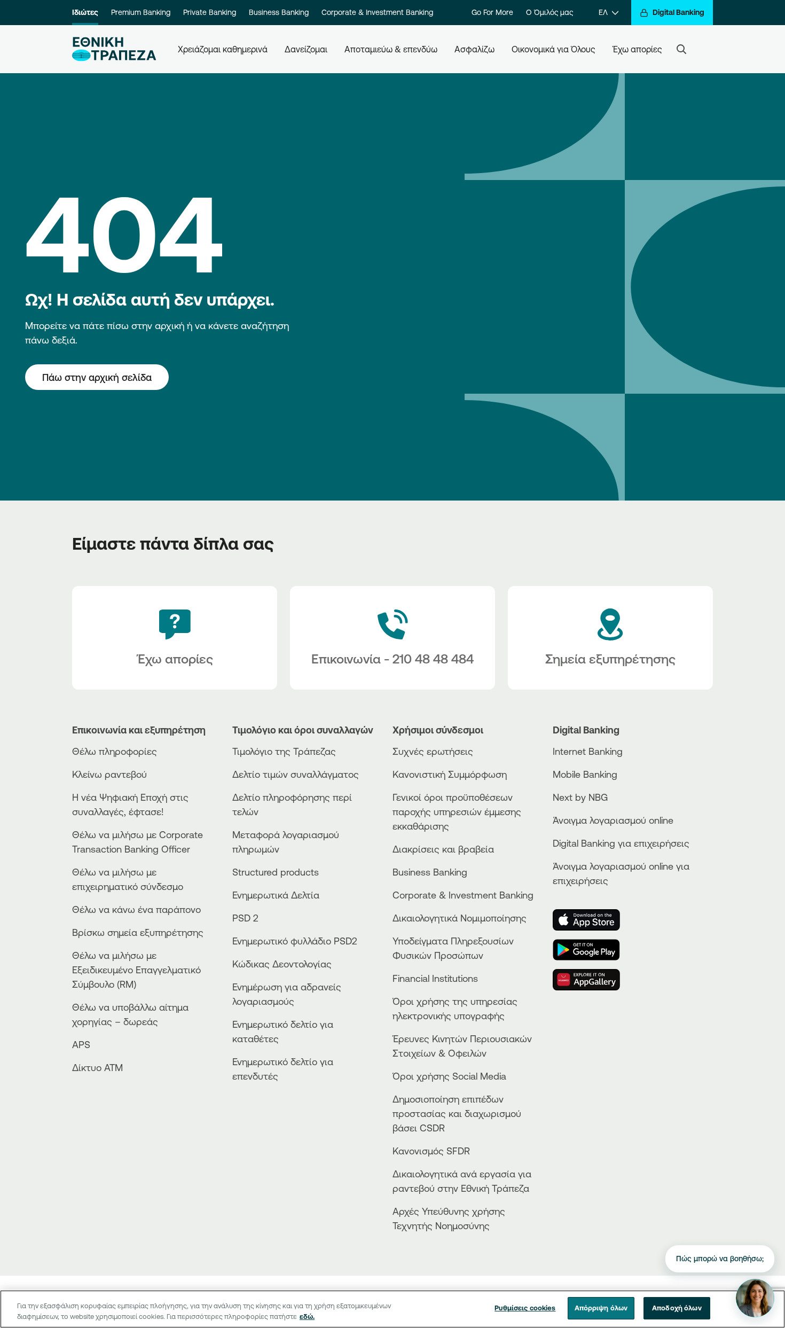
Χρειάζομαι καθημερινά (223, 49)
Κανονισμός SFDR (431, 1150)
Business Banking (279, 12)
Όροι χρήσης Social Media (449, 1076)
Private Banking (209, 12)
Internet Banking (588, 751)
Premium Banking (140, 12)
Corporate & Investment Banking (377, 12)
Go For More (492, 12)
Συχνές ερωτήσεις (432, 751)
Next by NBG (580, 797)
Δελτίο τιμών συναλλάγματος (295, 774)
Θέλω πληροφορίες (114, 751)
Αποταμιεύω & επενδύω (390, 49)
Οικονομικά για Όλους (553, 49)
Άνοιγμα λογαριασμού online (613, 820)
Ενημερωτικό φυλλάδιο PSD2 (294, 940)
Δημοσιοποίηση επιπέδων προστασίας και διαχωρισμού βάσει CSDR (456, 1113)
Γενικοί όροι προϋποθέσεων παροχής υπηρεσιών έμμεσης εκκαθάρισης (456, 811)
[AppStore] (593, 920)
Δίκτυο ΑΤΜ (97, 1067)
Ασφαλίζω (474, 49)
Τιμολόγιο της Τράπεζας (284, 751)
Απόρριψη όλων (601, 1307)
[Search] (681, 49)
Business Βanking (429, 871)
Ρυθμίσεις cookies (524, 1307)
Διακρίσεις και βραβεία (443, 848)
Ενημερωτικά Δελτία (275, 894)
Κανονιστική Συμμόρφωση (449, 774)
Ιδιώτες (85, 12)
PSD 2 (245, 917)
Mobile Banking (585, 774)
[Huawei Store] (593, 979)
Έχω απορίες (637, 49)
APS (81, 1044)
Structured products (275, 871)
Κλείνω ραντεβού (109, 774)
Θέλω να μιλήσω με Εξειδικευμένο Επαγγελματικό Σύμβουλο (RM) (136, 969)
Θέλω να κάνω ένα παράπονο (136, 909)
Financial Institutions (435, 978)
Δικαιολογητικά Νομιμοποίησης (459, 917)
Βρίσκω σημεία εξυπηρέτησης (137, 932)
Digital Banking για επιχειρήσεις (621, 843)
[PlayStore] (593, 949)
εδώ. (307, 1316)
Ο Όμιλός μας (549, 12)
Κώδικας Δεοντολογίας (282, 963)
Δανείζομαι (306, 49)
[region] (392, 1309)
